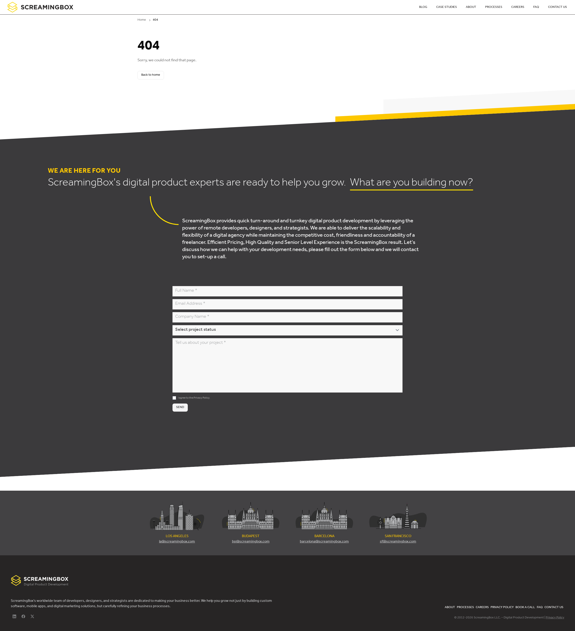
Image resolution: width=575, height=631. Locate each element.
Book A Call (525, 607)
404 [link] (155, 20)
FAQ (536, 7)
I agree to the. (194, 398)
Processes (493, 7)
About (471, 7)
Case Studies (446, 7)
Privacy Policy (201, 398)
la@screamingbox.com (177, 542)
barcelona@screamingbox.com (324, 542)
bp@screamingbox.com (251, 542)
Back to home (150, 75)
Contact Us (557, 7)
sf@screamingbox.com (398, 542)
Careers (517, 7)
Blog (423, 7)
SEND (180, 407)
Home (141, 20)
